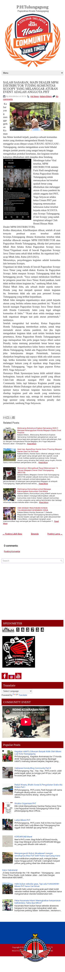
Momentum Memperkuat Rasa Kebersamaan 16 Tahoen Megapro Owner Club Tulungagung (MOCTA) (37, 470)
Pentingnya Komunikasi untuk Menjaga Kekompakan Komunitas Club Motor (34, 490)
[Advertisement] (32, 591)
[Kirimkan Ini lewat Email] (4, 417)
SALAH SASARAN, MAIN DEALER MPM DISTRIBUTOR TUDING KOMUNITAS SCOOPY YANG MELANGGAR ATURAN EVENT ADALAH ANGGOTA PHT (30, 87)
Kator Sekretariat (10, 870)
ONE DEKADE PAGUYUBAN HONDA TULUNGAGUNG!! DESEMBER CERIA (32, 509)
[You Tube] (18, 679)
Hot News (34, 96)
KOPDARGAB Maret (23, 836)
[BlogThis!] (7, 417)
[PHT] (35, 948)
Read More (31, 444)
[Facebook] (5, 679)
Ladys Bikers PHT (22, 820)
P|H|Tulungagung (32, 7)
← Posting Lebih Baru (12, 534)
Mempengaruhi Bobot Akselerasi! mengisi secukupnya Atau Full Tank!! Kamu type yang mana (37, 854)
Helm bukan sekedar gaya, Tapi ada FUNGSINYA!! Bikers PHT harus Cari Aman (37, 885)
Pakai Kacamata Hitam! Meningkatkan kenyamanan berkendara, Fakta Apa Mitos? (38, 901)
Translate (23, 695)
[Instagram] (11, 679)
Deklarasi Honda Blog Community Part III (33, 768)
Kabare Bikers (46, 96)
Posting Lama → (54, 534)
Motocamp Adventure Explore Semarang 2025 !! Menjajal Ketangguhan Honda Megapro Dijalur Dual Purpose (39, 430)
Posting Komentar (12, 551)
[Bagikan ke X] (10, 417)
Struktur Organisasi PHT (25, 803)
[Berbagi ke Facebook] (13, 417)
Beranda (35, 534)
